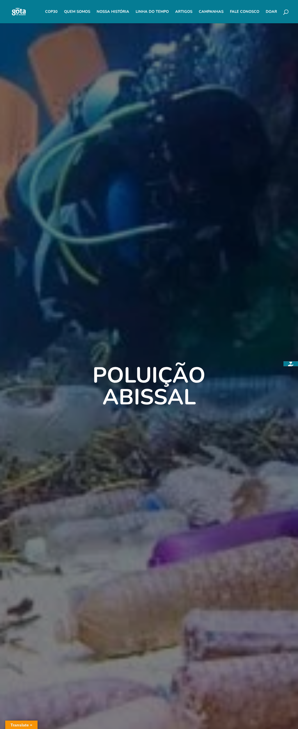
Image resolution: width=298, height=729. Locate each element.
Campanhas (211, 12)
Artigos (183, 12)
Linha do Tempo (152, 12)
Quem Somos (77, 12)
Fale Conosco (244, 12)
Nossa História (113, 12)
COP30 (51, 12)
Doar (271, 12)
